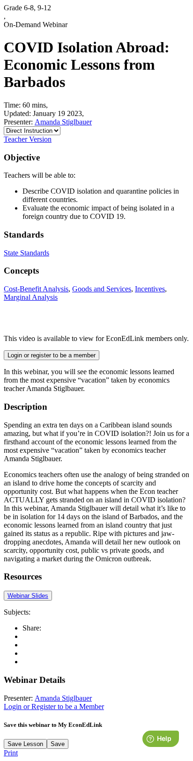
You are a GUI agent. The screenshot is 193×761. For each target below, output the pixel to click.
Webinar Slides (27, 595)
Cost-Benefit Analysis (36, 289)
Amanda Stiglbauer (63, 122)
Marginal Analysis (31, 297)
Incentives (150, 289)
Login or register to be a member (51, 355)
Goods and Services (101, 289)
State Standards (26, 253)
